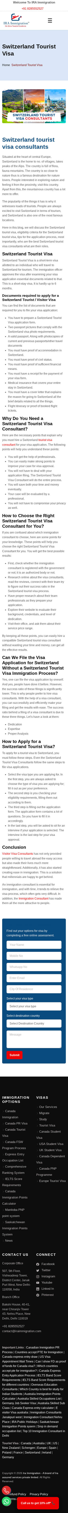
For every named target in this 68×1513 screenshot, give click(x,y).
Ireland (46, 1452)
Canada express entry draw (20, 1356)
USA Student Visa (51, 1144)
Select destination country (23, 1015)
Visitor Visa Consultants (17, 853)
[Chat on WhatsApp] (6, 1501)
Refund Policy (17, 1494)
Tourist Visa (47, 1125)
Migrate (44, 1113)
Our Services (48, 1107)
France (18, 1452)
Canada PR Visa (16, 1123)
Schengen (28, 1447)
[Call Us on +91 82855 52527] (6, 1490)
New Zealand (11, 1447)
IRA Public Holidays (25, 1421)
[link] (38, 1503)
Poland (6, 1452)
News (9, 1240)
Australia (39, 1443)
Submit (14, 1055)
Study (43, 1119)
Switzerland (32, 1452)
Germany (8, 1457)
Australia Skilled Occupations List (39, 1398)
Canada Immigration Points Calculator (15, 1197)
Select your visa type (20, 998)
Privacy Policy (39, 1494)
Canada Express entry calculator (33, 1407)
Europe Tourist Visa (52, 1181)
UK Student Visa (50, 1150)
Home (6, 65)
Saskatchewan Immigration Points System (15, 1228)
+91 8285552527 (33, 8)
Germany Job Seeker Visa (19, 1403)
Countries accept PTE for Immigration (39, 1352)
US (55, 1443)
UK (49, 1443)
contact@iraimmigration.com (21, 1331)
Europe (42, 1447)
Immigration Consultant (33, 898)
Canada (26, 1443)
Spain (52, 1447)
